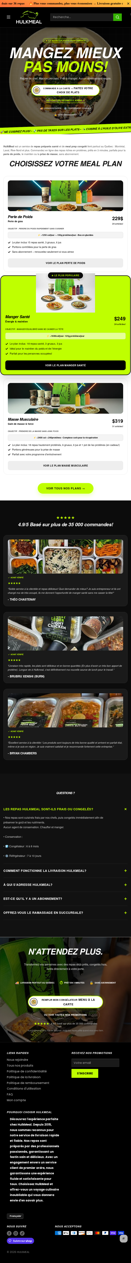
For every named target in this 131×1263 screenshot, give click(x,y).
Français (15, 1216)
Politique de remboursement (28, 1083)
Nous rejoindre (17, 1060)
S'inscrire (85, 1073)
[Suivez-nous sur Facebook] (9, 1233)
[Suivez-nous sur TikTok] (22, 1233)
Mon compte (16, 1100)
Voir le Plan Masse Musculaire (65, 465)
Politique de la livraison (24, 1077)
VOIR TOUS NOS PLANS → (65, 488)
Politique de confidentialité (27, 1071)
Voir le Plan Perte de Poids (65, 263)
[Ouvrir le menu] (8, 17)
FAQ (10, 1094)
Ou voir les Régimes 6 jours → (65, 100)
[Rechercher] (117, 17)
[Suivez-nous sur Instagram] (15, 1233)
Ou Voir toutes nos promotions (65, 1014)
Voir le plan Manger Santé (65, 365)
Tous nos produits (20, 1065)
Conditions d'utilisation (24, 1089)
